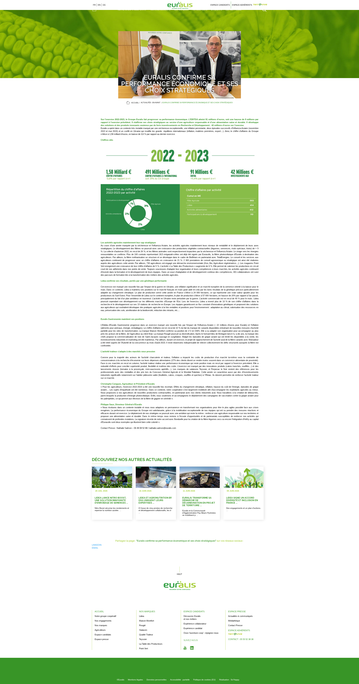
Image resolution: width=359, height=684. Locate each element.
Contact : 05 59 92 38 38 (240, 639)
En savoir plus (119, 493)
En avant (156, 103)
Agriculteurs (100, 630)
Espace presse (102, 639)
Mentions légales (135, 680)
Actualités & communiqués (240, 616)
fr (94, 5)
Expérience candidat (193, 628)
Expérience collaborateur (195, 623)
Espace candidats (220, 5)
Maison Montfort (146, 621)
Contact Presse (235, 625)
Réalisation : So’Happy (229, 680)
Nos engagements (103, 621)
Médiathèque (234, 621)
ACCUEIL (135, 103)
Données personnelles (156, 680)
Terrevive (260, 5)
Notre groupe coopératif (105, 616)
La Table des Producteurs (150, 644)
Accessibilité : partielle (180, 680)
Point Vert (143, 648)
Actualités (146, 103)
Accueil (99, 611)
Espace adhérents (242, 5)
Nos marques (101, 625)
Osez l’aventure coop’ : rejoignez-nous (201, 633)
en (99, 5)
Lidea (141, 616)
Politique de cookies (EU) (204, 680)
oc (104, 5)
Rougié (142, 625)
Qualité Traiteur (146, 634)
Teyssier (143, 639)
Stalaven (143, 630)
